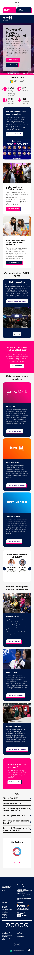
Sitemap (3, 939)
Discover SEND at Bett (15, 695)
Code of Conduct (20, 938)
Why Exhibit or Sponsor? (7, 909)
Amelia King (11, 567)
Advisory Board (5, 911)
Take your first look (14, 134)
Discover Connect (14, 541)
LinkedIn (12, 925)
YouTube (26, 925)
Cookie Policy (5, 933)
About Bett (4, 906)
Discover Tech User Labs (16, 485)
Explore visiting (13, 208)
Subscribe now (14, 782)
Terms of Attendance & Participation (7, 936)
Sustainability (5, 915)
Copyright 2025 (20, 936)
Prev (4, 568)
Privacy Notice (20, 932)
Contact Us (4, 917)
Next (26, 3)
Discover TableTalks (14, 431)
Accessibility (4, 914)
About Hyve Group (6, 932)
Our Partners (5, 912)
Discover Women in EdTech (17, 749)
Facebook (17, 925)
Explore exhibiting (14, 262)
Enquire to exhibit (21, 9)
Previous (8, 3)
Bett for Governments (17, 299)
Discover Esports (14, 641)
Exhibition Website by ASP (18, 950)
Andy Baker (22, 567)
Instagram (7, 925)
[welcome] (7, 18)
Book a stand (12, 65)
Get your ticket (7, 9)
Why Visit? (4, 907)
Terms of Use (19, 933)
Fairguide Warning (6, 938)
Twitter (21, 925)
